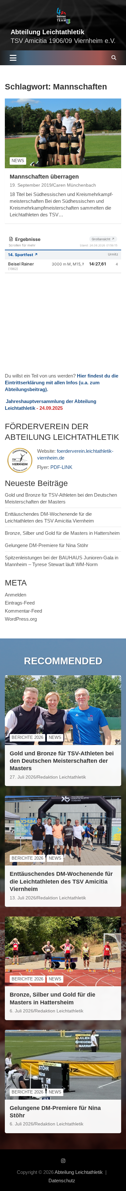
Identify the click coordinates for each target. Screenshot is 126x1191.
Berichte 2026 (27, 737)
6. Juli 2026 (21, 1010)
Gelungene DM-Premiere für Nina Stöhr (46, 545)
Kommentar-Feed (23, 611)
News (18, 160)
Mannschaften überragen (44, 176)
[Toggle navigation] (13, 57)
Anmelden (15, 594)
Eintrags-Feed (20, 603)
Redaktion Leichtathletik (61, 777)
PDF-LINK (61, 467)
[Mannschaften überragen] (63, 133)
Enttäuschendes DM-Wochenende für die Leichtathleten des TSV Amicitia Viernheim (61, 881)
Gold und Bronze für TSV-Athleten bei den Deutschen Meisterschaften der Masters (62, 761)
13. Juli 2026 (23, 897)
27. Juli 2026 (23, 777)
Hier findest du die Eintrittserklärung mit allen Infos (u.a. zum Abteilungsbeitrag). (61, 382)
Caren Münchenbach (74, 185)
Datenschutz (61, 1180)
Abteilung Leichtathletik (47, 32)
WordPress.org (21, 619)
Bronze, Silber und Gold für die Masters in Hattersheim (62, 533)
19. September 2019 (31, 185)
